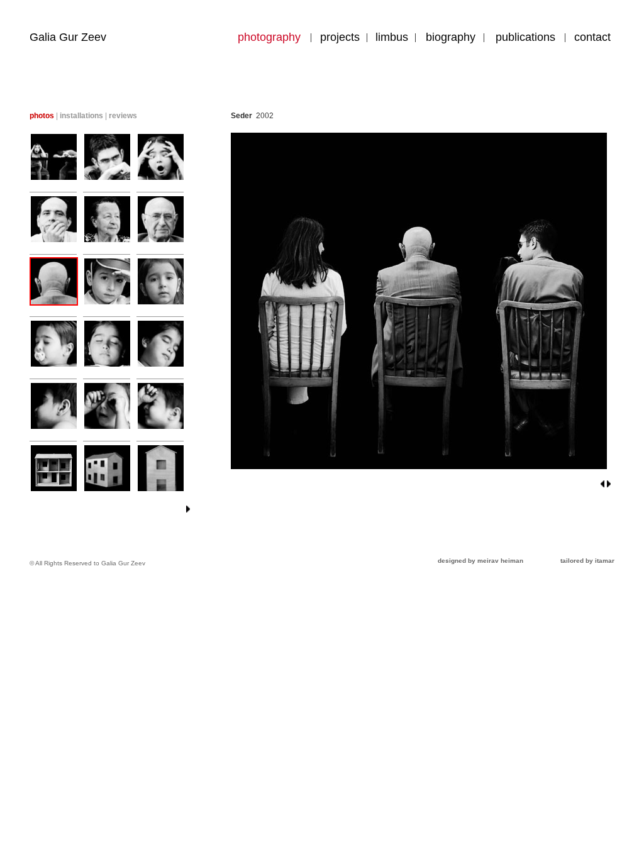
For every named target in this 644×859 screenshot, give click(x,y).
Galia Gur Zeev (68, 37)
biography (450, 37)
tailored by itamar (587, 560)
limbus (391, 37)
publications (525, 37)
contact (592, 37)
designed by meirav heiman (480, 560)
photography (269, 37)
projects (340, 37)
